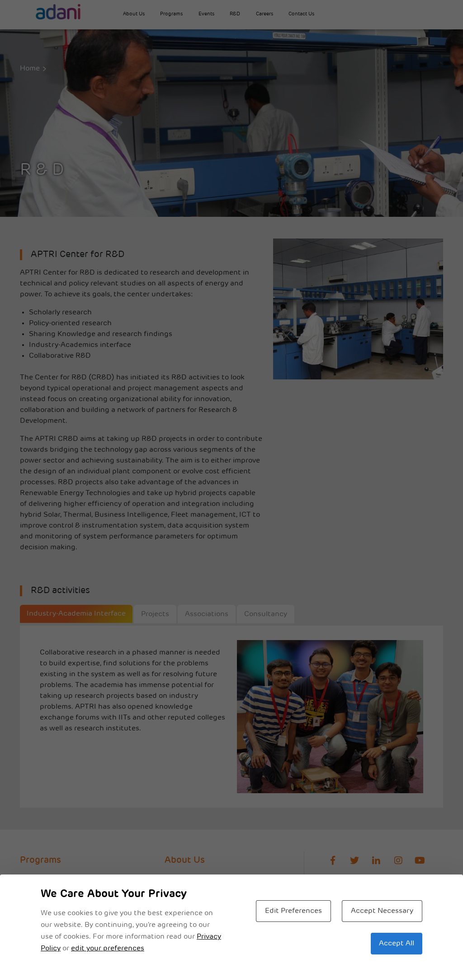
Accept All (396, 943)
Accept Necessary (382, 911)
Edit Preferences (293, 911)
